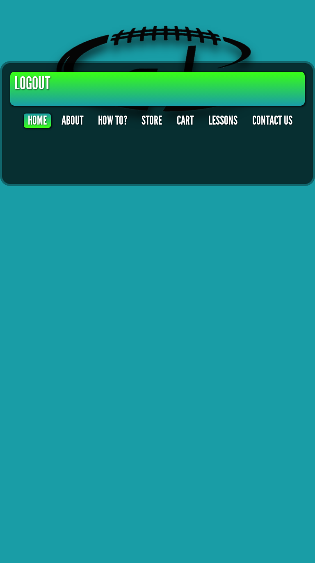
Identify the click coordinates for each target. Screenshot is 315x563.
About (72, 121)
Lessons (222, 121)
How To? (112, 121)
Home (37, 121)
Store (152, 121)
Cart (185, 121)
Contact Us (272, 121)
